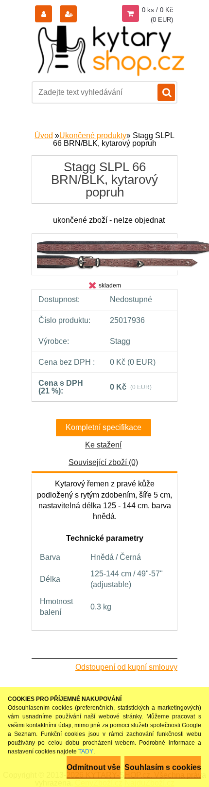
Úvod (44, 135)
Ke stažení (103, 445)
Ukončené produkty (92, 135)
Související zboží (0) (103, 462)
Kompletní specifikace (103, 427)
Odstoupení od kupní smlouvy (126, 667)
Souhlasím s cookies (162, 767)
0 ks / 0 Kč (157, 10)
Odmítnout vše (94, 767)
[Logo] (112, 50)
